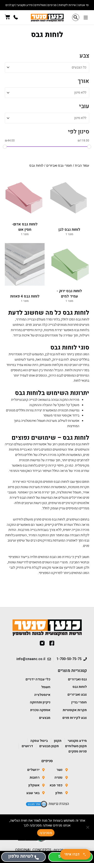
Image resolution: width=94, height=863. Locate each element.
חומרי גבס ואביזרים (59, 165)
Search (76, 17)
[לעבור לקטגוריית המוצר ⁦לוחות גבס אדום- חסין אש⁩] (25, 197)
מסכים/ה (46, 833)
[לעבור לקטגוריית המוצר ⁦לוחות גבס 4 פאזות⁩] (25, 264)
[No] (88, 827)
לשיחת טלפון (20, 856)
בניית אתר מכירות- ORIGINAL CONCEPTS (47, 850)
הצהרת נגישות (59, 803)
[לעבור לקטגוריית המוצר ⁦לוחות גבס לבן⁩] (69, 197)
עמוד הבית (82, 165)
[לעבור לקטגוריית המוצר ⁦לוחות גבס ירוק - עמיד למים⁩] (69, 264)
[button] (85, 18)
